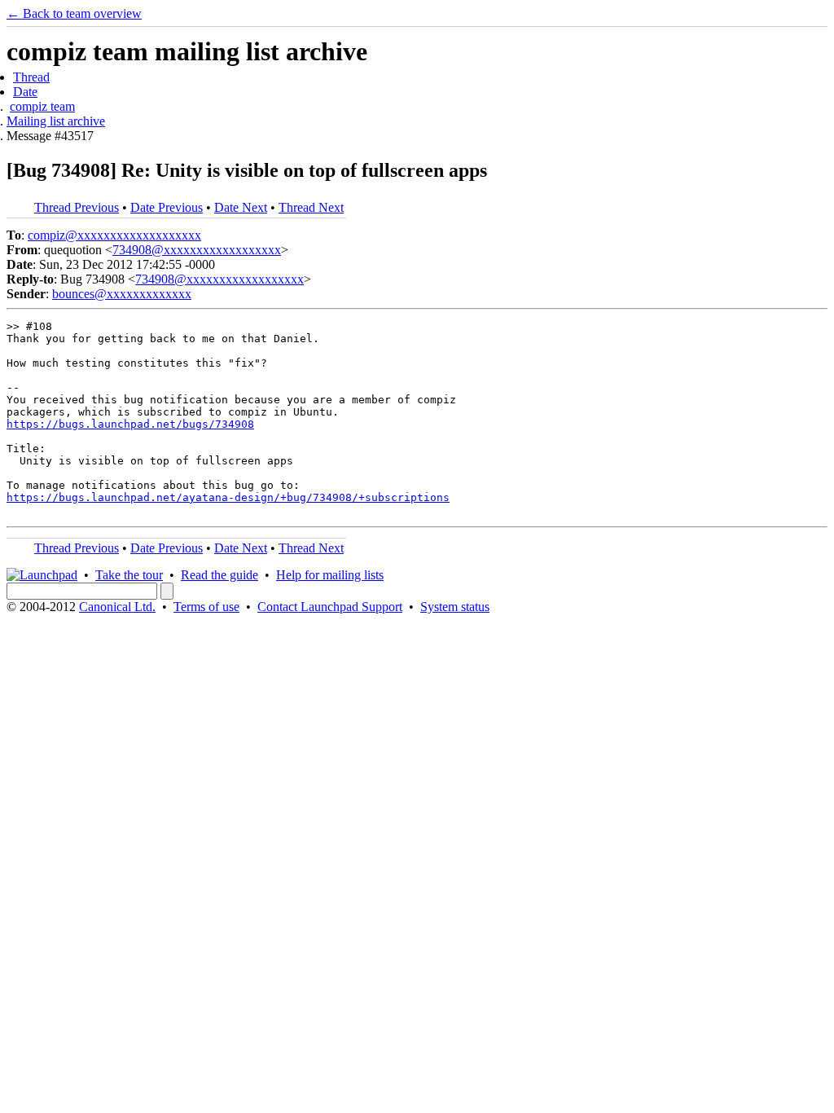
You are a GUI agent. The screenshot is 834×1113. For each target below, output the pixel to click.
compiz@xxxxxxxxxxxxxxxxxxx (114, 235)
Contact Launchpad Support (329, 607)
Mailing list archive (56, 121)
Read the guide (219, 575)
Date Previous (166, 207)
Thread (31, 77)
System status (454, 607)
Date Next (240, 207)
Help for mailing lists (330, 575)
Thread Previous (76, 207)
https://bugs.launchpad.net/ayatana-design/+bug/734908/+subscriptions (228, 497)
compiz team (42, 106)
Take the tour (129, 575)
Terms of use (206, 607)
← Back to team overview (74, 13)
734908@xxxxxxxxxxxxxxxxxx (196, 250)
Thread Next (311, 207)
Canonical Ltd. (117, 607)
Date (25, 92)
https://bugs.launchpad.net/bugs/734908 (130, 424)
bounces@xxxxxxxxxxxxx (121, 294)
